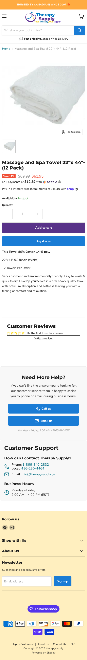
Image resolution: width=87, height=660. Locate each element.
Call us (46, 409)
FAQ (72, 644)
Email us (46, 421)
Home (6, 49)
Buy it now (43, 241)
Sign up (62, 581)
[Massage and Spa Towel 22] (8, 146)
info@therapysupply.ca (38, 474)
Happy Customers (22, 644)
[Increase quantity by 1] (37, 214)
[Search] (79, 30)
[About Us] (43, 4)
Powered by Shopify (43, 653)
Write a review (43, 338)
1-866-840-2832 (35, 464)
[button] (43, 182)
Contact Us (59, 644)
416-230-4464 (32, 468)
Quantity (7, 205)
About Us (43, 644)
